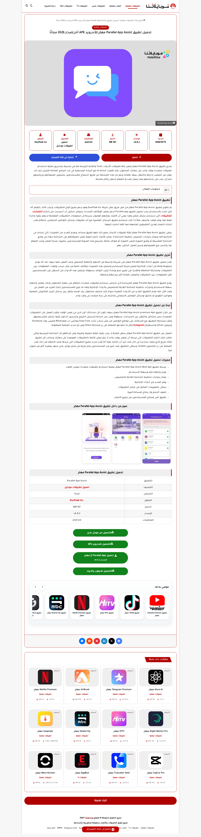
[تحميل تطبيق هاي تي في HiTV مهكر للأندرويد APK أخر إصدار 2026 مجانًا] (119, 718)
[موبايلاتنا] (161, 6)
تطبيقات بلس (98, 6)
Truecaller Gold (119, 773)
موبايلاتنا (89, 818)
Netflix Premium (45, 690)
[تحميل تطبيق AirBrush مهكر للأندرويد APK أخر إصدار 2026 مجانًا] (82, 677)
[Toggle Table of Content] (164, 190)
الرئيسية (139, 21)
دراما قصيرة (50, 6)
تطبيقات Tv (82, 6)
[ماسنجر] (82, 641)
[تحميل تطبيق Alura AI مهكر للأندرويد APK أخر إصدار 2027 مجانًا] (156, 677)
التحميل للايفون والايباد (99, 571)
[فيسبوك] (119, 641)
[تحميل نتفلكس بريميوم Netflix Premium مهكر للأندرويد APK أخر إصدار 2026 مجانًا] (45, 677)
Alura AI (156, 690)
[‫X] (112, 641)
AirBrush (82, 690)
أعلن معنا (51, 828)
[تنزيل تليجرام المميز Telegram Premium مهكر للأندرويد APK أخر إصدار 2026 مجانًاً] (119, 677)
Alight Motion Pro (156, 731)
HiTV (119, 731)
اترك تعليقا (100, 800)
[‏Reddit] (89, 641)
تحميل (135, 157)
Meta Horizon (45, 773)
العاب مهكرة (115, 6)
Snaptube (45, 731)
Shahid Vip (82, 731)
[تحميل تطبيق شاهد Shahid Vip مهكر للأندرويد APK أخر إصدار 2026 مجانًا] (82, 718)
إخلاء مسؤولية (70, 828)
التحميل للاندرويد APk (99, 544)
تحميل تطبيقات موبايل (77, 487)
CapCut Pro (155, 773)
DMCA (59, 828)
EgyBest (82, 773)
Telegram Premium (119, 690)
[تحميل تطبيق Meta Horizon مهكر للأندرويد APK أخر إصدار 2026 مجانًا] (45, 760)
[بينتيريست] (97, 641)
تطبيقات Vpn (66, 6)
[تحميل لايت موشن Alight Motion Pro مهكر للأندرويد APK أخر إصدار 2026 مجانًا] (156, 718)
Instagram (139, 325)
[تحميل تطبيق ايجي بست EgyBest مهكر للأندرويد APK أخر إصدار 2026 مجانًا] (82, 760)
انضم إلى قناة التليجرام (99, 829)
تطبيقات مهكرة (132, 6)
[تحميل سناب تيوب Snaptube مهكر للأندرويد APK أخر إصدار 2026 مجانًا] (45, 718)
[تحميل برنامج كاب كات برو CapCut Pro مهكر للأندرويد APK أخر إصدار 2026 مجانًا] (156, 760)
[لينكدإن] (104, 641)
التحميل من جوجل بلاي (99, 533)
